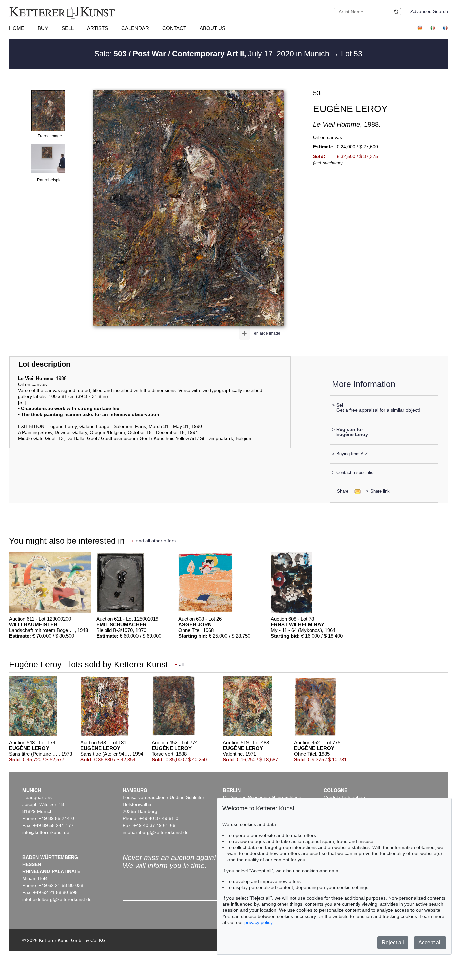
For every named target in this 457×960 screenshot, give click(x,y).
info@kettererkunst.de (45, 832)
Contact (174, 28)
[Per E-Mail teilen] (355, 491)
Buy (43, 28)
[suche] (397, 11)
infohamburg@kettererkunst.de (156, 832)
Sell (68, 28)
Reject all (393, 942)
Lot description (44, 364)
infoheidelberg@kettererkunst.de (57, 899)
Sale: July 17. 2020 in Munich (212, 53)
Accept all (430, 942)
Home (16, 28)
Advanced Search (429, 11)
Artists (97, 28)
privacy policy (258, 922)
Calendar (135, 28)
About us (212, 28)
